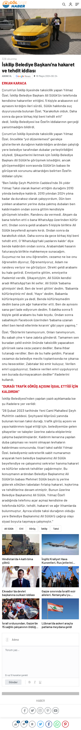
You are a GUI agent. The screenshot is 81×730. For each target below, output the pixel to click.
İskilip (44, 528)
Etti (21, 528)
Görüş (32, 528)
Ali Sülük (9, 528)
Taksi (56, 528)
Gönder (13, 682)
